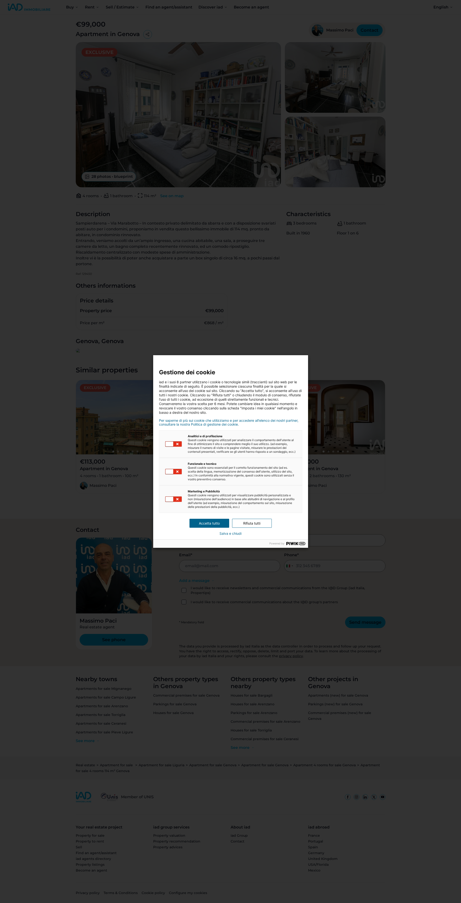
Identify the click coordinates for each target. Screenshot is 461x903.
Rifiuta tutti (251, 523)
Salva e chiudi (230, 533)
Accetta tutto (209, 523)
